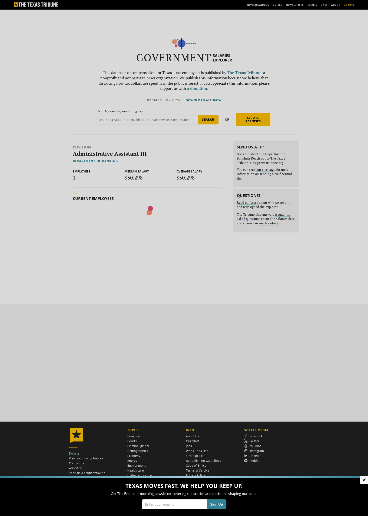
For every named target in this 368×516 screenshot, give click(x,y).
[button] (184, 258)
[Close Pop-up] (364, 480)
